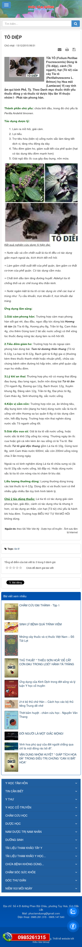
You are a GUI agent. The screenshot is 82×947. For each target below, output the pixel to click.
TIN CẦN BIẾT (14, 791)
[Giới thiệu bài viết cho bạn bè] (60, 49)
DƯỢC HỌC (13, 823)
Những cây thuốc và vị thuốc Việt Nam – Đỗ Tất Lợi (46, 639)
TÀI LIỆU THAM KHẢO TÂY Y (23, 848)
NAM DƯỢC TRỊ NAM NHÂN (23, 832)
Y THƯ (9, 799)
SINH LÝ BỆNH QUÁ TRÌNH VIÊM (40, 624)
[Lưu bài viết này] (74, 49)
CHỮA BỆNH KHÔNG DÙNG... (24, 864)
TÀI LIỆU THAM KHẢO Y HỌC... (25, 856)
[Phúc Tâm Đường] (41, 7)
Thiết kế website (61, 938)
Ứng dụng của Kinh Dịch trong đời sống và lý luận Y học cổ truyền (47, 684)
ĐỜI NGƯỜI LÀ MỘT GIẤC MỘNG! (41, 733)
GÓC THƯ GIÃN (15, 880)
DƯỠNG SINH (14, 840)
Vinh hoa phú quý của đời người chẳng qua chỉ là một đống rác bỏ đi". (46, 746)
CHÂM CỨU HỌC (16, 815)
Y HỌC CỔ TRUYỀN (18, 807)
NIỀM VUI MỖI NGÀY (18, 888)
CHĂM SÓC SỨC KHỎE (20, 872)
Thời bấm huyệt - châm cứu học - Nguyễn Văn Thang (48, 715)
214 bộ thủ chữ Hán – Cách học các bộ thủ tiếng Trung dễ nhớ (46, 704)
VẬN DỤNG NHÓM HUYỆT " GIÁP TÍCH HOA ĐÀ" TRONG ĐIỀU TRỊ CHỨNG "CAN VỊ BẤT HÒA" (47, 758)
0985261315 (32, 937)
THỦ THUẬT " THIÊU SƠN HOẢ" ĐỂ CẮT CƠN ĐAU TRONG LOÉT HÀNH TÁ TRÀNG (46, 662)
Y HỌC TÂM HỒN (16, 783)
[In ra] (67, 49)
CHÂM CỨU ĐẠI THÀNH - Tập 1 (39, 605)
